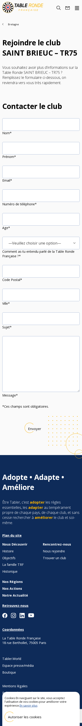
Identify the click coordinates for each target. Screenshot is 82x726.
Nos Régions (12, 581)
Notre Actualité (15, 595)
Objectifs (8, 558)
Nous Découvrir (14, 544)
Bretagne (13, 24)
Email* (7, 180)
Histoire (8, 551)
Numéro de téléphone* (19, 204)
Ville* (6, 303)
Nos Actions (12, 588)
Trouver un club (54, 558)
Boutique (9, 672)
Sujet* (7, 327)
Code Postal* (12, 280)
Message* (10, 395)
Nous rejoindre (54, 551)
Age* (6, 228)
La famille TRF (13, 564)
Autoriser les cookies (24, 717)
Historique (10, 571)
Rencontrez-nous (57, 544)
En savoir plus (28, 706)
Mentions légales (15, 686)
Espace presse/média (18, 665)
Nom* (7, 133)
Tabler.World (11, 658)
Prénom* (9, 156)
